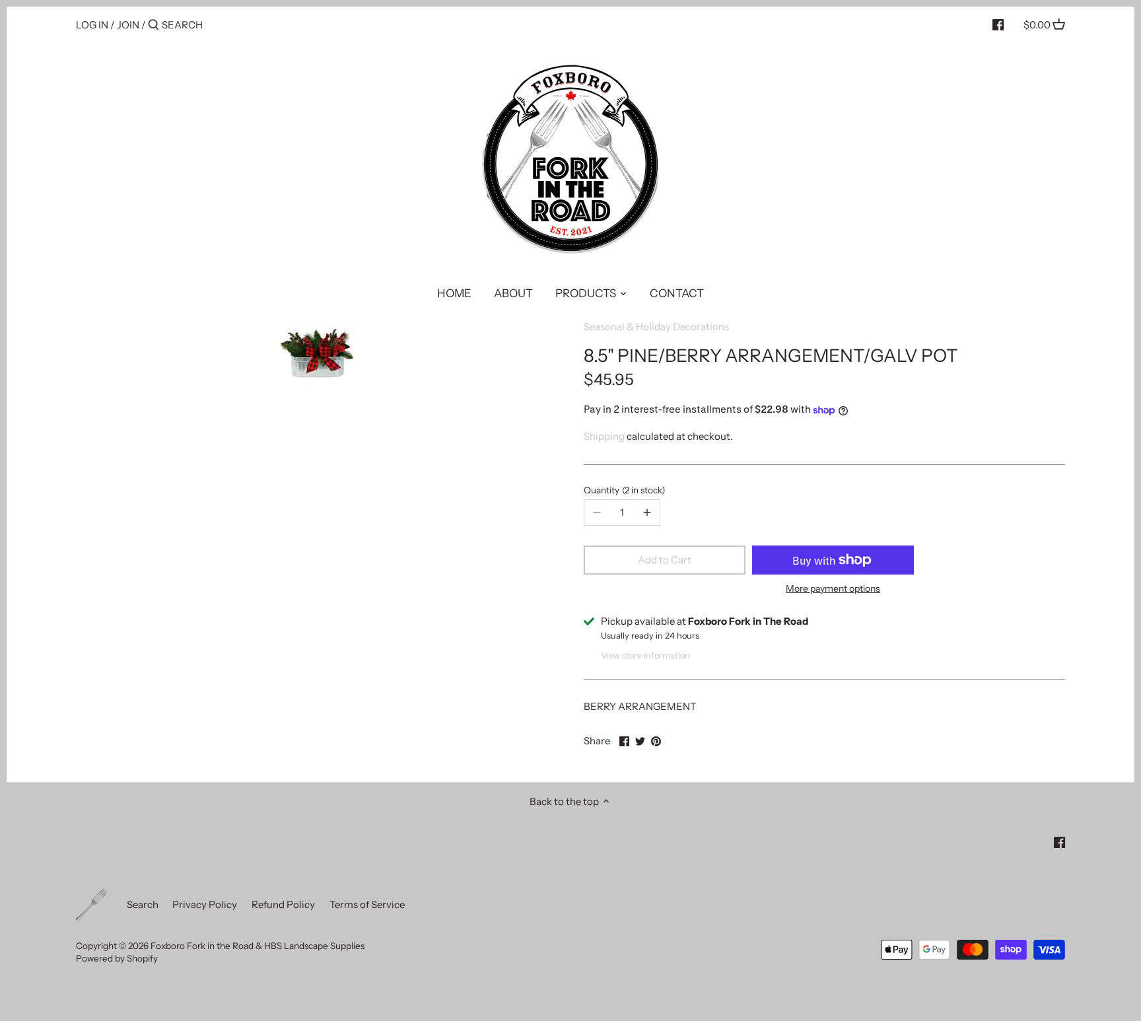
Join (128, 24)
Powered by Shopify (117, 958)
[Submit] (153, 25)
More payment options (833, 589)
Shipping (604, 436)
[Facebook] (998, 24)
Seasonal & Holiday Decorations (656, 326)
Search (142, 904)
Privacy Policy (204, 904)
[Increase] (647, 512)
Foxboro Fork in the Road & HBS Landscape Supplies (257, 945)
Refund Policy (283, 904)
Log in (92, 24)
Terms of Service (367, 904)
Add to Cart (664, 559)
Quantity (623, 490)
